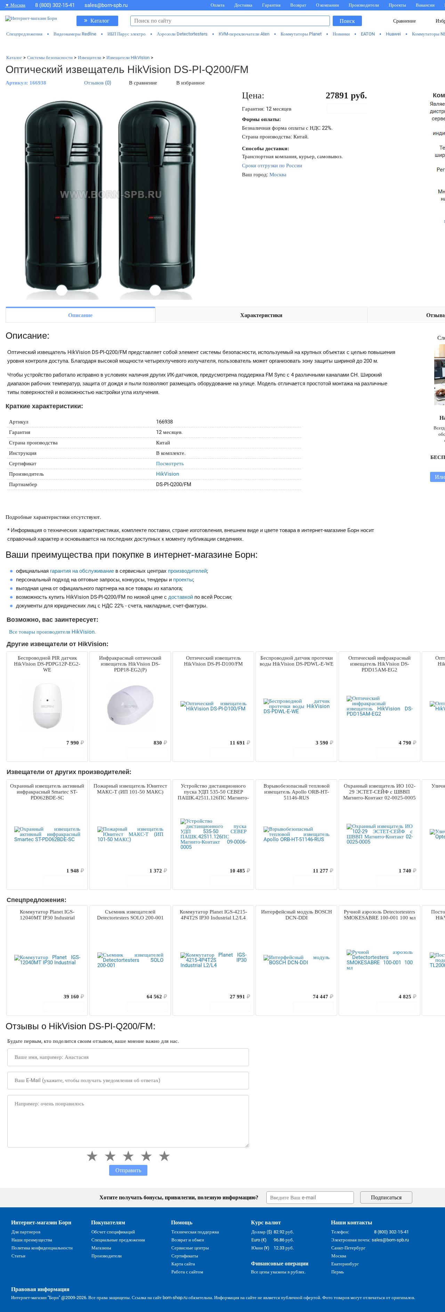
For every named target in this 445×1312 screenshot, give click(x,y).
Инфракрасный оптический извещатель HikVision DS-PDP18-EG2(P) (130, 664)
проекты (183, 580)
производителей (187, 571)
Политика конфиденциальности (42, 1247)
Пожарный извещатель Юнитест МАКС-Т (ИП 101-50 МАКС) (130, 789)
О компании (327, 5)
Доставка (243, 5)
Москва (277, 174)
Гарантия (271, 5)
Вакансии (425, 5)
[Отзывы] (24, 743)
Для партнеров (25, 1231)
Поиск (347, 21)
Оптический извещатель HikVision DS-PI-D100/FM (213, 661)
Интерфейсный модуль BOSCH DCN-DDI (296, 914)
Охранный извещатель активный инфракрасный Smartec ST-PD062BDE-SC (47, 791)
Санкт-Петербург (348, 1247)
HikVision (167, 474)
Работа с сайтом (187, 1271)
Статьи (18, 1255)
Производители (364, 5)
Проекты (397, 5)
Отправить (128, 1170)
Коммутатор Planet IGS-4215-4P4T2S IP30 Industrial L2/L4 (213, 914)
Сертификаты (184, 1255)
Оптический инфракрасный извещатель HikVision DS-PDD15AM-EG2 (379, 664)
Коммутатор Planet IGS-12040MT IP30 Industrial (47, 914)
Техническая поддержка (195, 1231)
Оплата (218, 5)
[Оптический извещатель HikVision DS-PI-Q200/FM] (110, 195)
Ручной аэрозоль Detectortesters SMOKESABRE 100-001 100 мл (379, 914)
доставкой (180, 597)
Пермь (337, 1271)
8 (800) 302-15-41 (55, 5)
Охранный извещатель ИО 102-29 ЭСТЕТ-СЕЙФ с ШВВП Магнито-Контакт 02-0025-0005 (379, 791)
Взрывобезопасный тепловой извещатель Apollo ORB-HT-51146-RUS (297, 791)
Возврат (298, 5)
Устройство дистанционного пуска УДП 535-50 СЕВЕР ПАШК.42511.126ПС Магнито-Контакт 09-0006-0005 (213, 792)
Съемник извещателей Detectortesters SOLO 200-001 (130, 914)
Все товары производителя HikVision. (52, 632)
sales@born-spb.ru (106, 5)
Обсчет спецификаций (113, 1231)
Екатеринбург (345, 1263)
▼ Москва (15, 5)
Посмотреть (170, 463)
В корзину (350, 108)
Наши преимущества (31, 1239)
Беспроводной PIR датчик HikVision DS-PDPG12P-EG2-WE (47, 664)
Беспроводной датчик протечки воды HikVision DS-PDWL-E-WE (296, 661)
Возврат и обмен (187, 1239)
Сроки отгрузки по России (272, 165)
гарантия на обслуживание (82, 571)
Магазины (101, 1247)
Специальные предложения (118, 1239)
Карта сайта (183, 1263)
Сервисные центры (190, 1247)
